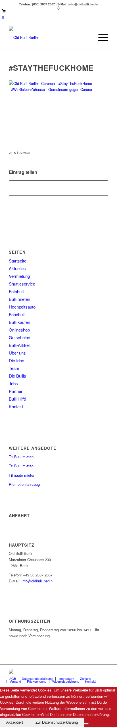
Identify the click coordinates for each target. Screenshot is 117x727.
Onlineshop (19, 330)
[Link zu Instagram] (104, 672)
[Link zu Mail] (95, 672)
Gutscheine (19, 337)
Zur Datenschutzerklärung (56, 722)
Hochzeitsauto (22, 307)
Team (14, 368)
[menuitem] (100, 37)
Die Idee (16, 360)
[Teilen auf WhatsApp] (58, 188)
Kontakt (16, 406)
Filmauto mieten (22, 475)
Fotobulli (16, 291)
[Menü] (100, 37)
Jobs (13, 383)
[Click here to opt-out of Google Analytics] (86, 723)
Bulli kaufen (19, 322)
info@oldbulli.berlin (37, 581)
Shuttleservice (22, 284)
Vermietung (19, 276)
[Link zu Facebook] (87, 672)
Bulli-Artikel (19, 345)
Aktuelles (17, 268)
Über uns (17, 353)
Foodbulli (17, 314)
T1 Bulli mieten (21, 456)
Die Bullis (17, 376)
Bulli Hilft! (17, 399)
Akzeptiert (14, 722)
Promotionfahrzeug (24, 484)
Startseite (17, 261)
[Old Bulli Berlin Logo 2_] (48, 37)
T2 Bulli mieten (21, 465)
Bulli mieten (19, 299)
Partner (15, 391)
